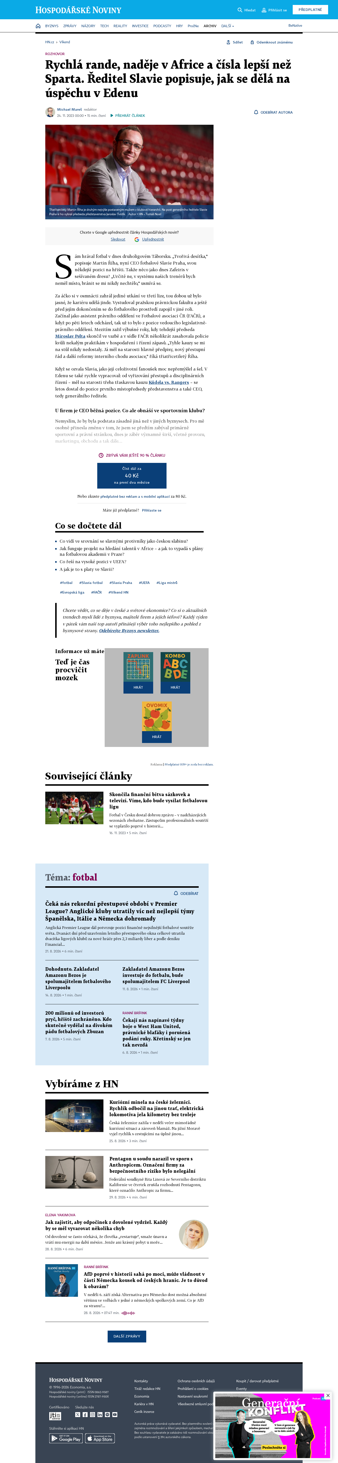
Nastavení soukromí (193, 1396)
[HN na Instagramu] (92, 1414)
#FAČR (96, 592)
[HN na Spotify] (107, 1414)
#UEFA (144, 582)
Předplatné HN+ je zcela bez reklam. (189, 764)
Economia (141, 1396)
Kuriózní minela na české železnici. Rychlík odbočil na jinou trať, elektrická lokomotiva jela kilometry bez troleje (156, 1108)
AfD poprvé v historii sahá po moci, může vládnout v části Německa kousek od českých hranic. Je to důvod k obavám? (146, 1280)
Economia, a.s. (80, 1387)
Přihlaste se (151, 510)
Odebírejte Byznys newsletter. (129, 630)
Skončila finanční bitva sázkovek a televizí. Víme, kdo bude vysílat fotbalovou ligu (158, 801)
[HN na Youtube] (114, 1414)
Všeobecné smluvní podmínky (200, 1404)
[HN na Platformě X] (77, 1414)
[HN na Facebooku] (85, 1414)
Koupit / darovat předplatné (257, 1381)
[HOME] (38, 26)
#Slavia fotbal (91, 582)
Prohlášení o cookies (193, 1389)
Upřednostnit (153, 239)
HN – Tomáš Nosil (150, 214)
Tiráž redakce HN (147, 1389)
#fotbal (66, 582)
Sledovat (118, 239)
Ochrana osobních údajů (196, 1381)
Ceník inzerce (144, 1412)
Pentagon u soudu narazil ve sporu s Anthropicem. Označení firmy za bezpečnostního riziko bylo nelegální (152, 1165)
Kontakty (141, 1381)
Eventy (241, 1389)
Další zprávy (127, 1336)
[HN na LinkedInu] (99, 1414)
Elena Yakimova (60, 1215)
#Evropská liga (72, 592)
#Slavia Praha (121, 582)
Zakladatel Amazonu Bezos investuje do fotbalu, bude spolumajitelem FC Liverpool (156, 975)
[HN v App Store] (100, 1438)
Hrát (138, 687)
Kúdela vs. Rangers (169, 382)
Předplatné (310, 9)
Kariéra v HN (144, 1404)
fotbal (84, 878)
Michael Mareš (69, 109)
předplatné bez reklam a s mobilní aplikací (135, 496)
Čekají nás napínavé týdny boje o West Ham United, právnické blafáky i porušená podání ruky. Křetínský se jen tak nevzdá (156, 1032)
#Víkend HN (118, 592)
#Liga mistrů (167, 582)
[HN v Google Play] (66, 1438)
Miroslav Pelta (70, 336)
